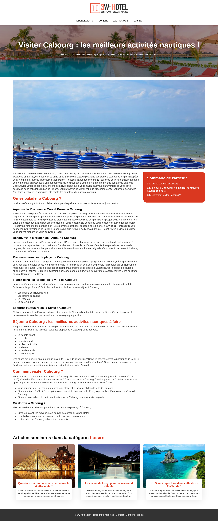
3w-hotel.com (84, 515)
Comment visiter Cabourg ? (164, 195)
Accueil (63, 54)
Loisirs (138, 21)
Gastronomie (120, 21)
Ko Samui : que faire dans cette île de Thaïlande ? (174, 485)
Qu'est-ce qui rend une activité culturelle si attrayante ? (43, 485)
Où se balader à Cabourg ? (163, 183)
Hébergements (84, 21)
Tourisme (102, 21)
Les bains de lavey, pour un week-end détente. (109, 485)
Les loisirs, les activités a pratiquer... (88, 54)
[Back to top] (210, 513)
